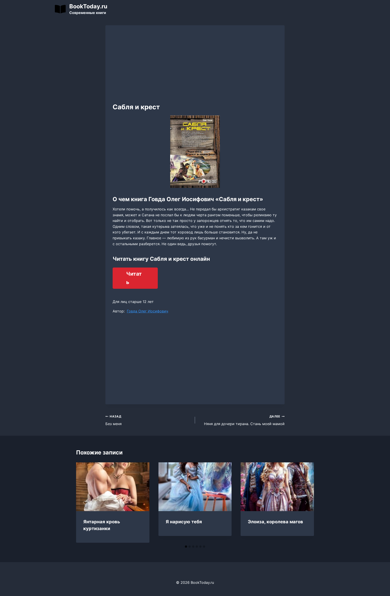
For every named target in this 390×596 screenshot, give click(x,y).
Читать (134, 278)
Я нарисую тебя (184, 521)
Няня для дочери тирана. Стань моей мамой (244, 420)
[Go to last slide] (84, 502)
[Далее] (306, 502)
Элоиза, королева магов (275, 521)
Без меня (113, 420)
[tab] (186, 546)
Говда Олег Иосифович (147, 311)
